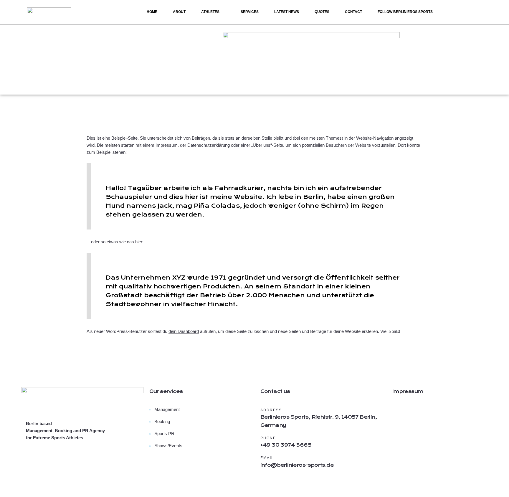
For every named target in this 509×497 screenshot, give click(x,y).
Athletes (210, 12)
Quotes (322, 12)
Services (250, 12)
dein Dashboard (183, 331)
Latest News (286, 12)
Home (152, 12)
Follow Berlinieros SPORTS (405, 12)
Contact (353, 12)
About (179, 12)
